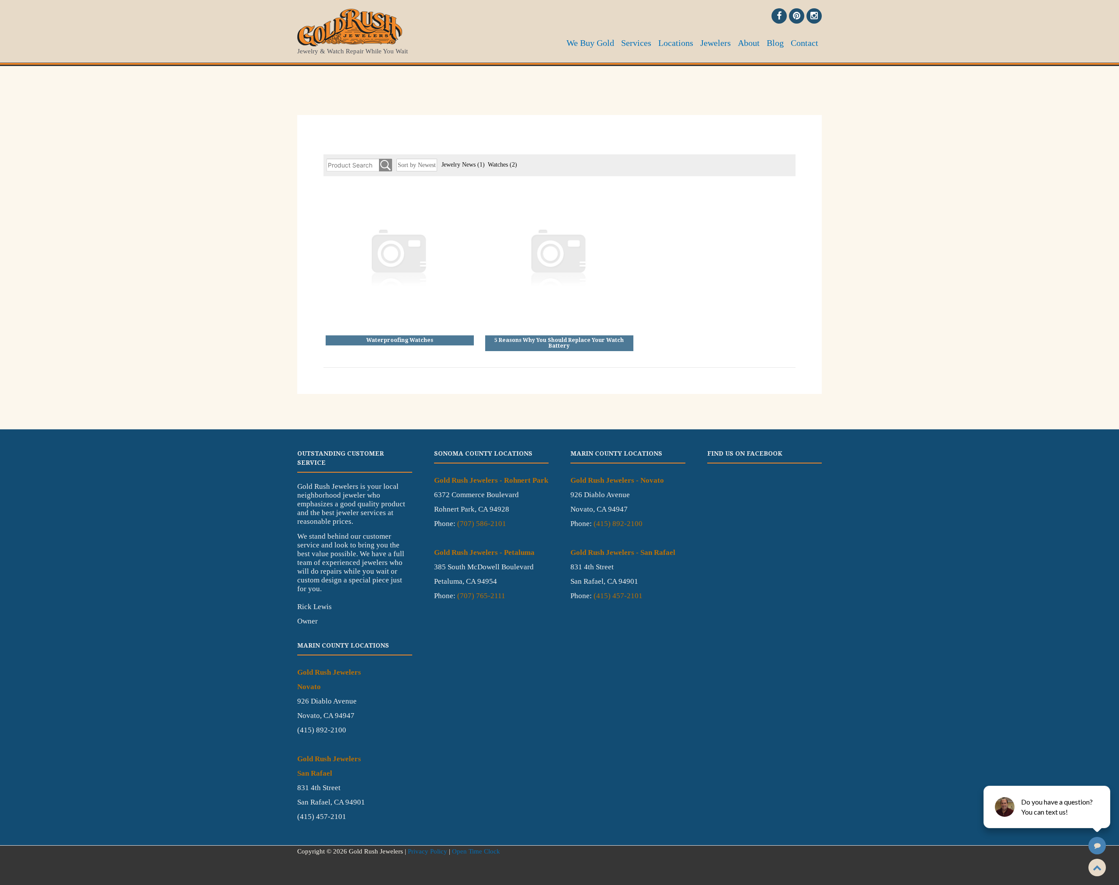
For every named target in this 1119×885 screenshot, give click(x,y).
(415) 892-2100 (618, 523)
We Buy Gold (590, 43)
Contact (804, 43)
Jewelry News (463, 164)
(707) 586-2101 (481, 523)
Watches (502, 164)
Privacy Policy (427, 851)
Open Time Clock (476, 851)
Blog (775, 43)
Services (636, 43)
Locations (675, 43)
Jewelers (715, 43)
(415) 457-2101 (618, 596)
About (749, 43)
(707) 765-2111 (481, 596)
